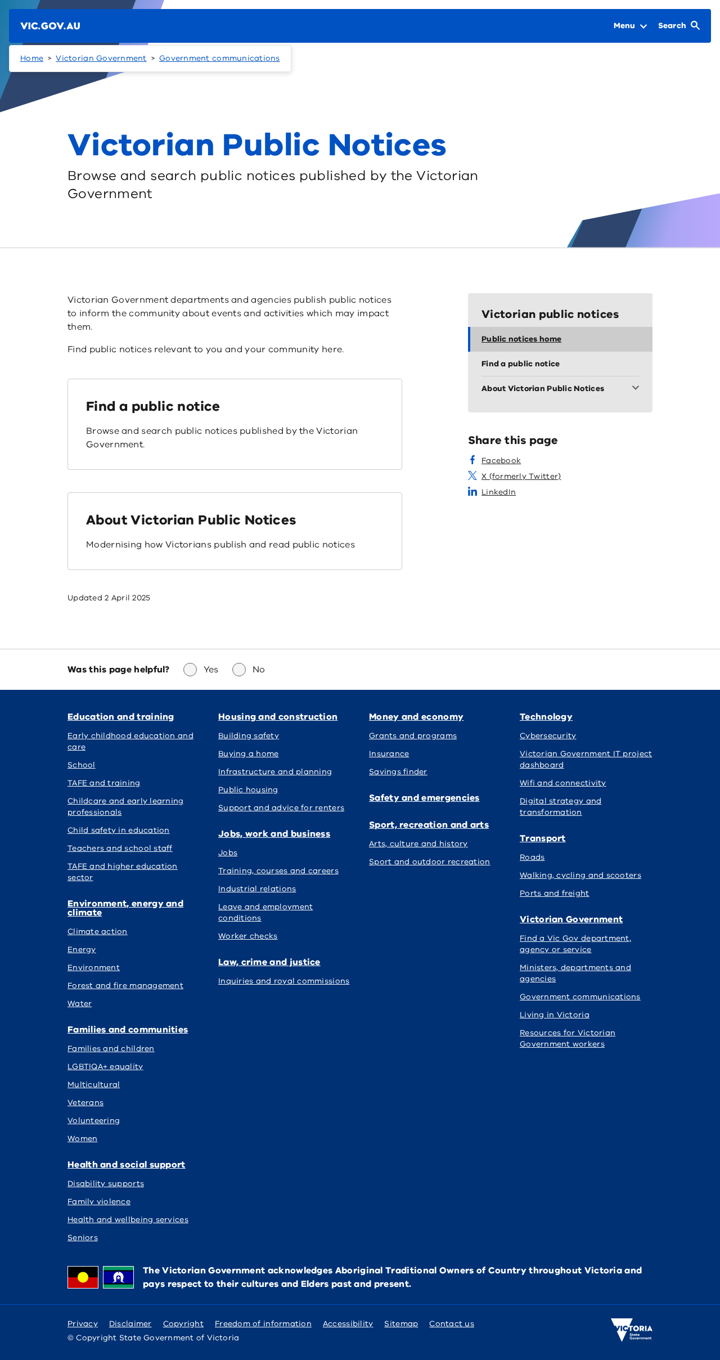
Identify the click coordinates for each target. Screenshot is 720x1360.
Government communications (219, 58)
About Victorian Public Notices (191, 520)
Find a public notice (153, 406)
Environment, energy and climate (125, 908)
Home (31, 58)
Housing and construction (278, 716)
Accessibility (348, 1323)
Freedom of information (263, 1323)
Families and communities (128, 1029)
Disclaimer (130, 1323)
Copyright (183, 1323)
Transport (543, 838)
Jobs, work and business (274, 833)
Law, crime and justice (269, 962)
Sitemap (401, 1323)
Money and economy (416, 716)
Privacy (83, 1323)
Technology (546, 716)
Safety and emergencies (424, 797)
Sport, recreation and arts (429, 824)
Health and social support (127, 1164)
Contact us (451, 1323)
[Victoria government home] (631, 1330)
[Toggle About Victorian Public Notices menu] (637, 388)
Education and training (121, 716)
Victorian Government (101, 58)
